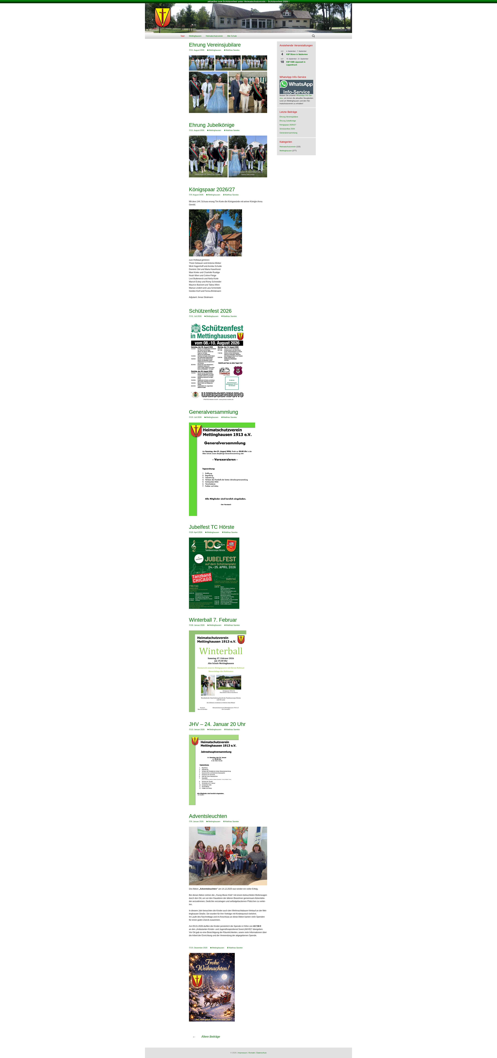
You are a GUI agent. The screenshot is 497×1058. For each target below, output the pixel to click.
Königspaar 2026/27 (212, 189)
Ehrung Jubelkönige (211, 125)
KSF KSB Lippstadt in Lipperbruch (295, 63)
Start (183, 36)
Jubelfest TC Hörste (211, 527)
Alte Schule (232, 36)
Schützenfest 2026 (210, 311)
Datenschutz (261, 1053)
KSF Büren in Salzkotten (297, 54)
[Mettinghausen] (248, 18)
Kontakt (252, 1053)
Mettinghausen (195, 36)
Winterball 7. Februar (213, 620)
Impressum (242, 1053)
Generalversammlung (213, 412)
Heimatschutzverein (214, 36)
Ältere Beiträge (206, 1036)
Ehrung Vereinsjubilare (215, 45)
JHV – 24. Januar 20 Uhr (217, 724)
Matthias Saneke (232, 50)
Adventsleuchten (208, 816)
